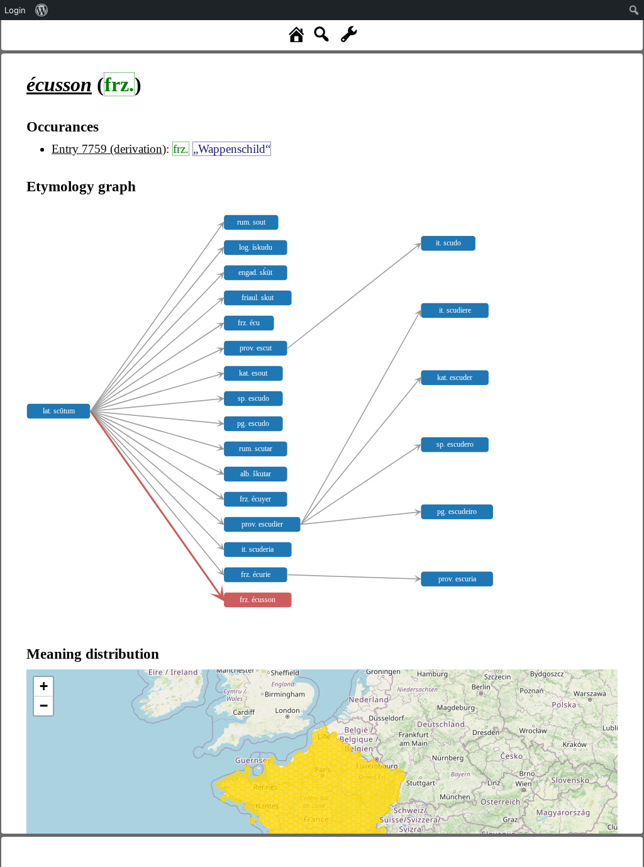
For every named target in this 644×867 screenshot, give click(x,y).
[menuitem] (42, 10)
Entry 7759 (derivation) (109, 148)
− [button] (44, 705)
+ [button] (44, 686)
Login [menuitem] (15, 10)
